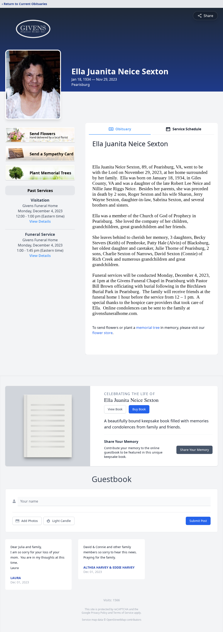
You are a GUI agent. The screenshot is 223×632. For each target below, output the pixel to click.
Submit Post (198, 521)
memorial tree (148, 327)
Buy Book (139, 409)
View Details (40, 221)
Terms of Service (123, 613)
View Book (115, 409)
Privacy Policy (99, 613)
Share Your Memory (194, 450)
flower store (102, 332)
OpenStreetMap (116, 620)
